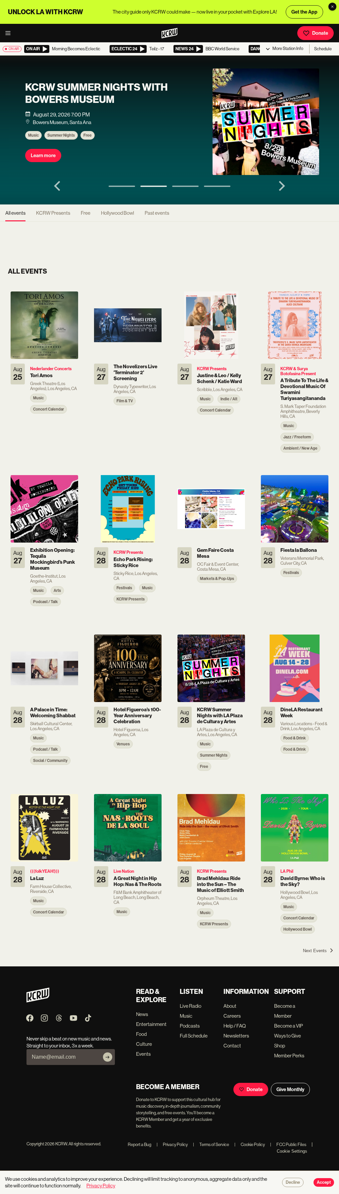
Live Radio (190, 1006)
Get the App (304, 12)
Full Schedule (194, 1036)
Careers (232, 1016)
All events (15, 213)
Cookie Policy (249, 1144)
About (229, 1006)
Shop (279, 1045)
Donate (320, 33)
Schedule (323, 48)
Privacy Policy (172, 1144)
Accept (324, 1182)
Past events (157, 213)
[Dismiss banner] (332, 7)
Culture (144, 1044)
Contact (232, 1045)
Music (33, 135)
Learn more (43, 155)
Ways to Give (287, 1036)
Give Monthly (290, 1089)
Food (141, 1034)
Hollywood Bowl (117, 213)
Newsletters (236, 1036)
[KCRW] (37, 1000)
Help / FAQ (234, 1026)
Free (87, 135)
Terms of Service (211, 1144)
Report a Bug (139, 1144)
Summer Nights (61, 135)
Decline (293, 1182)
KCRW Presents (53, 213)
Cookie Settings (292, 1151)
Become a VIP (288, 1026)
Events (143, 1054)
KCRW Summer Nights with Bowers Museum (96, 93)
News (142, 1014)
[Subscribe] (107, 1057)
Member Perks (289, 1055)
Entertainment (151, 1024)
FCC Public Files (288, 1144)
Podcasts (190, 1026)
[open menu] (10, 33)
